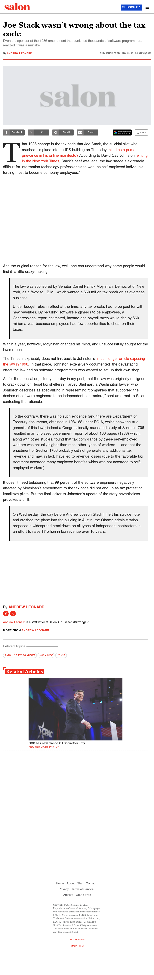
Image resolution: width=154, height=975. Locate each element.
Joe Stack (46, 655)
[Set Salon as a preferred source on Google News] (122, 132)
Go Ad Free (83, 895)
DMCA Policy (77, 946)
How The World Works (20, 655)
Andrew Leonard (19, 53)
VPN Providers (77, 940)
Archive (68, 895)
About (71, 883)
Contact (91, 883)
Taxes (61, 655)
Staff (80, 883)
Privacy (64, 889)
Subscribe (131, 7)
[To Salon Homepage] (17, 6)
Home (60, 883)
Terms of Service (82, 889)
